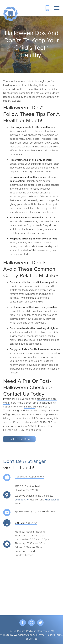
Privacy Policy (45, 635)
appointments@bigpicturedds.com (35, 511)
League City (22, 499)
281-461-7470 (26, 522)
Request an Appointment (29, 476)
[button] (56, 8)
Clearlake (47, 495)
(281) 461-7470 (45, 422)
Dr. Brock (29, 406)
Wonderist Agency (24, 635)
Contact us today (23, 422)
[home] (10, 13)
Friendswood (52, 499)
